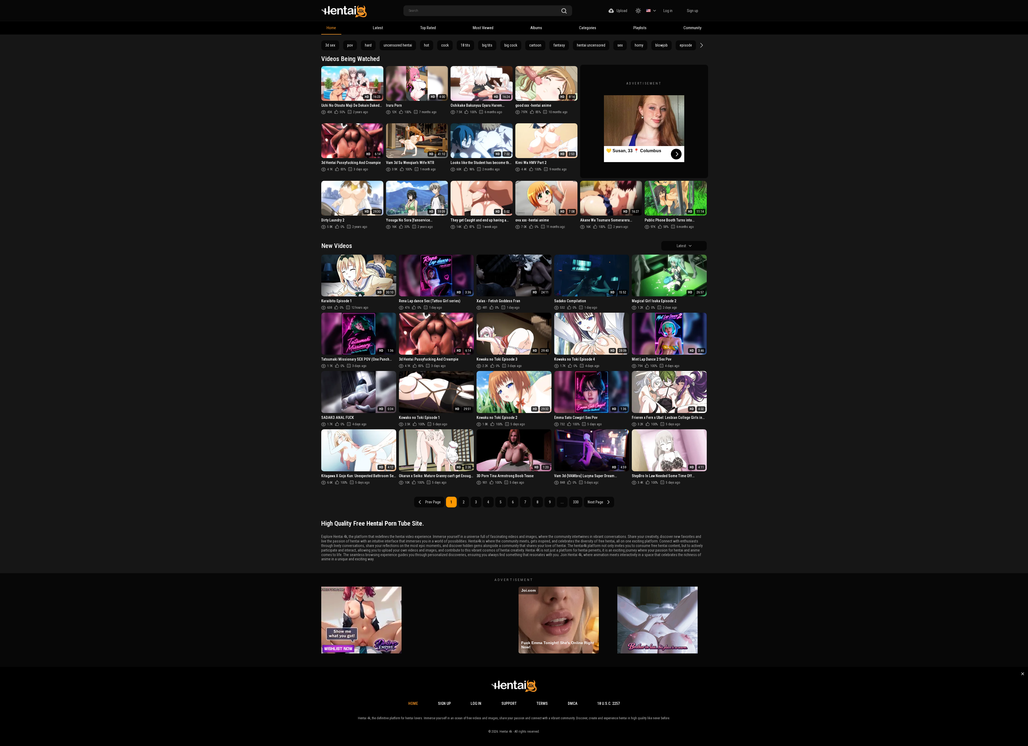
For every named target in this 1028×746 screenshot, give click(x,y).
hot (426, 45)
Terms (542, 703)
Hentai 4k (506, 731)
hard (368, 45)
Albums (536, 27)
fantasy (559, 45)
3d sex (330, 45)
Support (509, 703)
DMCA (572, 703)
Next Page (595, 502)
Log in (667, 11)
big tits (487, 45)
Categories (587, 27)
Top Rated (428, 27)
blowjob (661, 45)
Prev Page (433, 502)
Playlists (640, 27)
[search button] (564, 11)
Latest (378, 27)
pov (350, 45)
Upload (622, 11)
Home (331, 27)
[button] (701, 45)
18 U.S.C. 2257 (608, 703)
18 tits (465, 45)
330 (576, 502)
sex (620, 45)
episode (686, 45)
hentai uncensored (591, 45)
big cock (510, 45)
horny (639, 45)
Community (692, 27)
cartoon (535, 45)
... (562, 502)
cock (445, 45)
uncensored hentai (398, 45)
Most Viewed (483, 27)
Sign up (692, 11)
